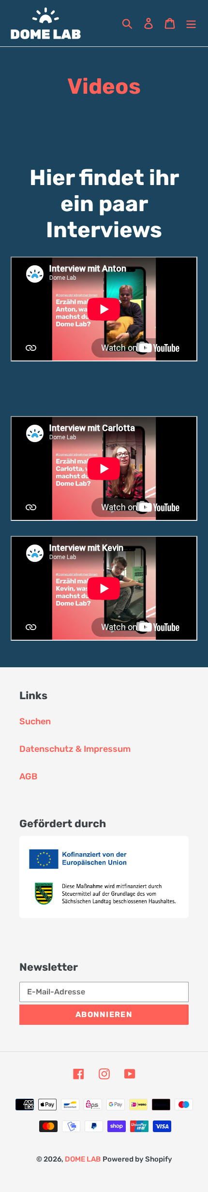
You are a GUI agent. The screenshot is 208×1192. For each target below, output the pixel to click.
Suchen (35, 721)
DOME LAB (83, 1159)
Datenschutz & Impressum (75, 749)
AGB (28, 776)
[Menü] (191, 23)
